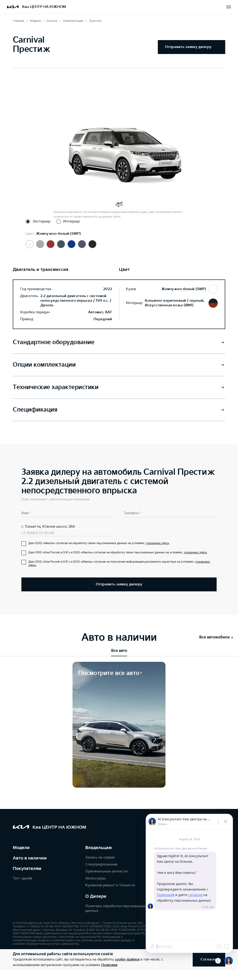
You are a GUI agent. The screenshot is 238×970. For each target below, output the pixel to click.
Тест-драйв (22, 878)
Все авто (119, 651)
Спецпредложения (101, 864)
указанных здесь (157, 543)
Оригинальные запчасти (106, 871)
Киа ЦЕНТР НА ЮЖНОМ (44, 7)
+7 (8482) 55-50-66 (37, 533)
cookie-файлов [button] (127, 959)
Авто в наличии (30, 858)
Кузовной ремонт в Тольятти (110, 885)
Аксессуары (95, 878)
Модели (21, 847)
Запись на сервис (100, 857)
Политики (109, 965)
